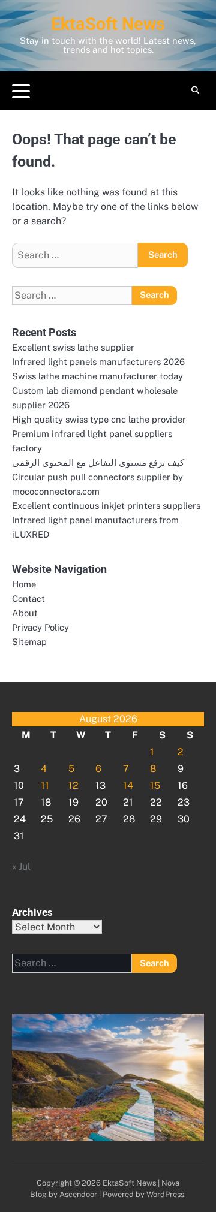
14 (128, 785)
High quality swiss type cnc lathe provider (99, 419)
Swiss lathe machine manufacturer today (97, 376)
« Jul (21, 866)
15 (155, 785)
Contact (28, 598)
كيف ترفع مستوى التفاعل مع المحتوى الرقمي (98, 462)
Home (24, 584)
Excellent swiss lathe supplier (73, 347)
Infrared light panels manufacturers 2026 (98, 362)
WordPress (165, 1194)
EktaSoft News (108, 24)
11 (45, 785)
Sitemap (29, 642)
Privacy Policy (40, 627)
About (25, 613)
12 (73, 785)
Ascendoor (78, 1194)
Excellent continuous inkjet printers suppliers (106, 506)
